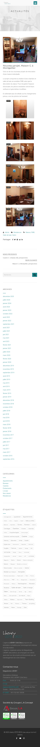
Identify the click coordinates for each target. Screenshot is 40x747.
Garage (26, 548)
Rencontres (32, 579)
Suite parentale (13, 595)
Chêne (5, 532)
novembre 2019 (8, 369)
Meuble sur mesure (22, 564)
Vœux (13, 607)
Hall (31, 548)
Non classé (7, 493)
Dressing (6, 540)
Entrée (20, 540)
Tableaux (12, 599)
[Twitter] (15, 239)
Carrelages (7, 528)
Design (31, 536)
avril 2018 (6, 421)
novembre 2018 (8, 404)
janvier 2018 (7, 431)
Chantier (23, 528)
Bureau (20, 524)
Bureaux (5, 483)
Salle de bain (7, 235)
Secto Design (13, 591)
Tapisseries (20, 599)
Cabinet (34, 524)
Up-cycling (32, 603)
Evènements (16, 544)
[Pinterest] (17, 239)
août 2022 (6, 317)
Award (21, 520)
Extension (30, 544)
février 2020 (7, 359)
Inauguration (7, 556)
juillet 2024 (6, 300)
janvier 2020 (7, 362)
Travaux (24, 603)
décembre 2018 (8, 400)
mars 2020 (6, 355)
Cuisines (5, 486)
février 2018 (7, 428)
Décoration (14, 540)
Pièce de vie (7, 579)
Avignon (16, 520)
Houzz (20, 552)
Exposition (23, 544)
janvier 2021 (7, 348)
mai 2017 (6, 449)
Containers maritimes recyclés (11, 536)
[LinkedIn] (22, 239)
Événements (7, 488)
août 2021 (6, 327)
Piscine (32, 576)
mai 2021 (6, 338)
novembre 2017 (8, 435)
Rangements (24, 579)
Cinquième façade (14, 532)
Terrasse (6, 603)
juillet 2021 (6, 331)
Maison (28, 232)
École (25, 607)
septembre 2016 (8, 459)
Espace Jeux (7, 544)
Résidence (6, 587)
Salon (14, 235)
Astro (10, 520)
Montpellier (21, 572)
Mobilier (27, 568)
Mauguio (12, 564)
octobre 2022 (7, 314)
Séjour (28, 595)
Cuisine (24, 536)
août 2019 (6, 376)
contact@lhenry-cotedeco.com (20, 684)
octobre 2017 (7, 438)
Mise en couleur (8, 568)
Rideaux (14, 583)
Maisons (6, 564)
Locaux (5, 491)
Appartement (17, 517)
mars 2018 (6, 424)
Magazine (6, 560)
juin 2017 (6, 445)
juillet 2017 (6, 442)
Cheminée (31, 528)
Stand (30, 591)
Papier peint (20, 576)
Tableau (6, 599)
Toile (11, 603)
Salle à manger (28, 588)
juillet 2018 (6, 411)
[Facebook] (12, 239)
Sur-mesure (22, 595)
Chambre (16, 528)
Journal (14, 556)
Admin (7, 232)
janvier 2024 (7, 303)
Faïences (13, 548)
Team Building (29, 599)
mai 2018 (6, 418)
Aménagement (7, 517)
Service (20, 591)
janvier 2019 (7, 397)
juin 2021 (6, 334)
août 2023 (6, 307)
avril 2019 (6, 386)
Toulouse (17, 603)
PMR (32, 232)
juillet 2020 (6, 352)
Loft (25, 556)
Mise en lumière (18, 568)
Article (5, 520)
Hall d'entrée (7, 552)
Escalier (27, 540)
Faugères (6, 548)
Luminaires (31, 556)
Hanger (14, 552)
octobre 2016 (7, 456)
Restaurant (6, 583)
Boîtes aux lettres (30, 520)
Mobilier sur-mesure (10, 572)
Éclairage (19, 607)
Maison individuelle (28, 560)
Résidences (17, 232)
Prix (18, 579)
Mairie (12, 560)
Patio (27, 576)
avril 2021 (6, 341)
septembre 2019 (8, 373)
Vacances (6, 607)
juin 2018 (6, 414)
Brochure (6, 524)
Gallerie (20, 548)
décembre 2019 (8, 366)
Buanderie (12, 524)
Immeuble (26, 552)
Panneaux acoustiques (9, 576)
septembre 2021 (8, 324)
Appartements (8, 481)
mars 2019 (6, 390)
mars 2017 (6, 452)
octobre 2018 (7, 407)
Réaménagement (22, 583)
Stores (5, 595)
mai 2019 (6, 383)
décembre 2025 (8, 296)
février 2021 (7, 345)
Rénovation (32, 583)
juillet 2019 (6, 379)
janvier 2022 (7, 321)
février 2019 (7, 393)
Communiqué (24, 532)
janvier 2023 (7, 310)
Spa (25, 591)
